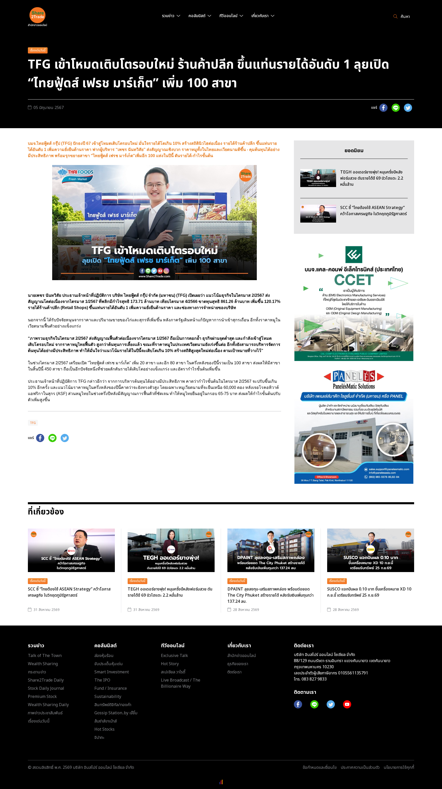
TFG (33, 423)
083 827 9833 (314, 679)
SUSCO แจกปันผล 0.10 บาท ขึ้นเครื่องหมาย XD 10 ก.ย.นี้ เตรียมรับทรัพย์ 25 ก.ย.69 (369, 592)
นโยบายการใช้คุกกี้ (399, 767)
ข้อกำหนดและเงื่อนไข (320, 767)
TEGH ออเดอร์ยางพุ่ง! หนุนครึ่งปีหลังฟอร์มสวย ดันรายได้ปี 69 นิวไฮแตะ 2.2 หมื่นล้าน (170, 592)
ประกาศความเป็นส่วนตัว (360, 767)
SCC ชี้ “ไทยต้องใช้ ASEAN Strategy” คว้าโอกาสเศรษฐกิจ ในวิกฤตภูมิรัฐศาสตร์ (69, 592)
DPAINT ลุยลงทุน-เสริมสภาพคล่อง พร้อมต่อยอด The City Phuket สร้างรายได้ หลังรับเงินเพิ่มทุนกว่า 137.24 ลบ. (270, 595)
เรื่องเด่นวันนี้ (38, 50)
